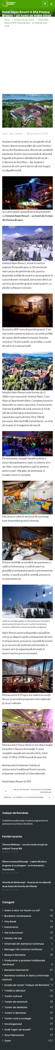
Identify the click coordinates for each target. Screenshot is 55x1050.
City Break (10, 921)
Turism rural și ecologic (17, 1018)
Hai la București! (13, 932)
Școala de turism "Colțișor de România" (27, 985)
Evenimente (11, 927)
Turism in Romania (15, 1012)
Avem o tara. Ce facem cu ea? (22, 910)
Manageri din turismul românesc (23, 949)
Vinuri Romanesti (14, 1035)
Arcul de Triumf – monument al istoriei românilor (32, 790)
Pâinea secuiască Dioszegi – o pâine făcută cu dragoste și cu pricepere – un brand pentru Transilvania (24, 865)
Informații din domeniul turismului (24, 943)
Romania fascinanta (16, 970)
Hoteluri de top (13, 938)
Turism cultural (13, 996)
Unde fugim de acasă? (17, 1029)
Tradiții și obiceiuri (15, 990)
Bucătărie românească (17, 916)
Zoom (7, 1040)
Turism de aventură (15, 1001)
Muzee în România (15, 954)
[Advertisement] (27, 70)
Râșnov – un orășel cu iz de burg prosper (23, 797)
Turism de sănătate (15, 1007)
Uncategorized (13, 1024)
